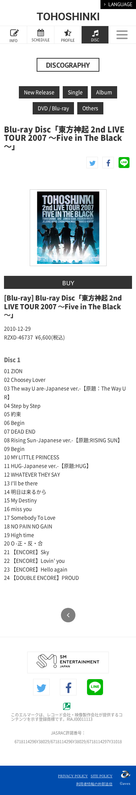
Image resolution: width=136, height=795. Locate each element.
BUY (68, 282)
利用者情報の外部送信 (94, 784)
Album (104, 92)
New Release (39, 92)
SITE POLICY (101, 776)
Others (90, 108)
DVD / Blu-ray (53, 108)
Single (75, 92)
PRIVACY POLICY (73, 776)
